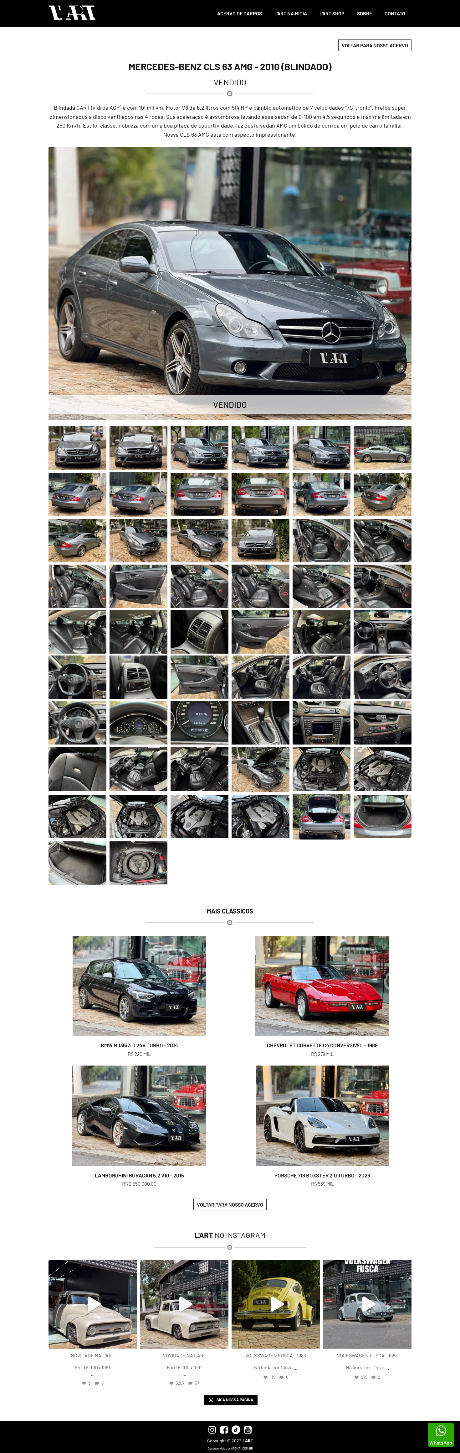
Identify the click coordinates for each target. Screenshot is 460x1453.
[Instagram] (130, 1341)
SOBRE (364, 13)
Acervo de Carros (239, 13)
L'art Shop (332, 13)
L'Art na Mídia (290, 13)
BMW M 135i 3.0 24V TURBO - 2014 (139, 1045)
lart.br (92, 1266)
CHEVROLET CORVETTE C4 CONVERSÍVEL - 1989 (322, 1045)
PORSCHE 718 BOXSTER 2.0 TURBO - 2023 (322, 1175)
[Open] (93, 1304)
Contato (395, 13)
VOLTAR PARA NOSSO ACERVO (375, 45)
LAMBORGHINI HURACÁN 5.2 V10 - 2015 (139, 1175)
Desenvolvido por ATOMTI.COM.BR (230, 1448)
